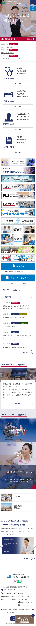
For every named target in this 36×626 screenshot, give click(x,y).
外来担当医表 (22, 71)
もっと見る (18, 83)
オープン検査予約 (23, 117)
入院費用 (21, 94)
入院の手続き (22, 91)
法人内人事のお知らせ (8, 47)
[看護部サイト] (18, 229)
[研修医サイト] (18, 239)
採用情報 (20, 266)
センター (21, 142)
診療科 (20, 137)
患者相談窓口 (22, 74)
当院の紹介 (18, 403)
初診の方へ (21, 68)
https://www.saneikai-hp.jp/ (18, 497)
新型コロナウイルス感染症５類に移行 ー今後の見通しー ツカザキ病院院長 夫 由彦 (18, 307)
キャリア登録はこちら (20, 278)
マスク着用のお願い (10, 326)
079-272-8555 (11, 593)
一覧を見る (28, 39)
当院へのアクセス (9, 590)
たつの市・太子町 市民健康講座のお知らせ (17, 337)
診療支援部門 (22, 140)
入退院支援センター (24, 114)
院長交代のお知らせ (7, 53)
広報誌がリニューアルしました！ (11, 58)
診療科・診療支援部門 (26, 603)
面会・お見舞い (23, 96)
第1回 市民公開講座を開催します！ (15, 347)
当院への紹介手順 (23, 119)
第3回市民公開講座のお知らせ (13, 317)
